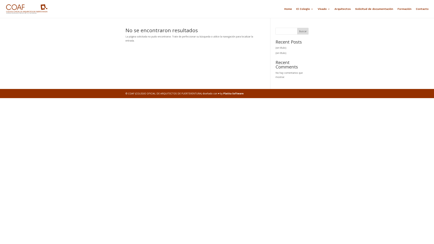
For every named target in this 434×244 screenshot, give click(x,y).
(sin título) (280, 47)
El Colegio (303, 9)
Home (288, 9)
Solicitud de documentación (374, 9)
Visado (322, 9)
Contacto (422, 9)
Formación (404, 9)
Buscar (303, 31)
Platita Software (233, 93)
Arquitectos (342, 9)
